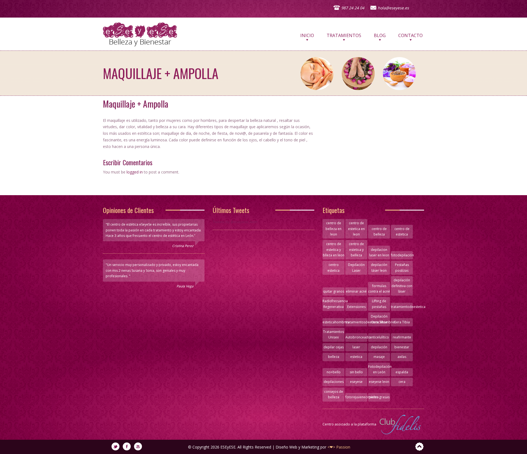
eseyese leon (379, 381)
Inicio (307, 36)
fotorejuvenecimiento (356, 397)
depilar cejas (334, 347)
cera (402, 381)
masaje (379, 356)
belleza (333, 356)
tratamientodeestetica (402, 306)
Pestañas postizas (402, 267)
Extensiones (356, 306)
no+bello (334, 372)
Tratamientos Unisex (333, 334)
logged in (135, 172)
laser (356, 347)
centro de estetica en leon (356, 229)
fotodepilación (402, 255)
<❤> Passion (338, 447)
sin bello (356, 372)
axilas (401, 356)
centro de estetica (402, 231)
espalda (402, 372)
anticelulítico (379, 337)
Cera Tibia (402, 322)
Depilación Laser (356, 267)
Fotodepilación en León (379, 369)
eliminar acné (356, 291)
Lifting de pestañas (379, 304)
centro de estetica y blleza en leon (333, 249)
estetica (356, 356)
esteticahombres (333, 322)
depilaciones (334, 381)
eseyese (356, 381)
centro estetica (333, 267)
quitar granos (333, 291)
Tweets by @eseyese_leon (235, 221)
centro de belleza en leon (333, 229)
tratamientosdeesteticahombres (356, 322)
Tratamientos (344, 36)
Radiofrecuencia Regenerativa (333, 304)
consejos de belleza (333, 394)
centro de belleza (379, 231)
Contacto (410, 36)
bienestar (401, 347)
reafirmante (402, 337)
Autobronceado (356, 337)
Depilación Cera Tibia (379, 319)
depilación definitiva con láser (401, 286)
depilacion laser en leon (379, 252)
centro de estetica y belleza (356, 249)
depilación (379, 347)
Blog (380, 36)
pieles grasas (379, 397)
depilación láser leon (379, 267)
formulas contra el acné (379, 289)
